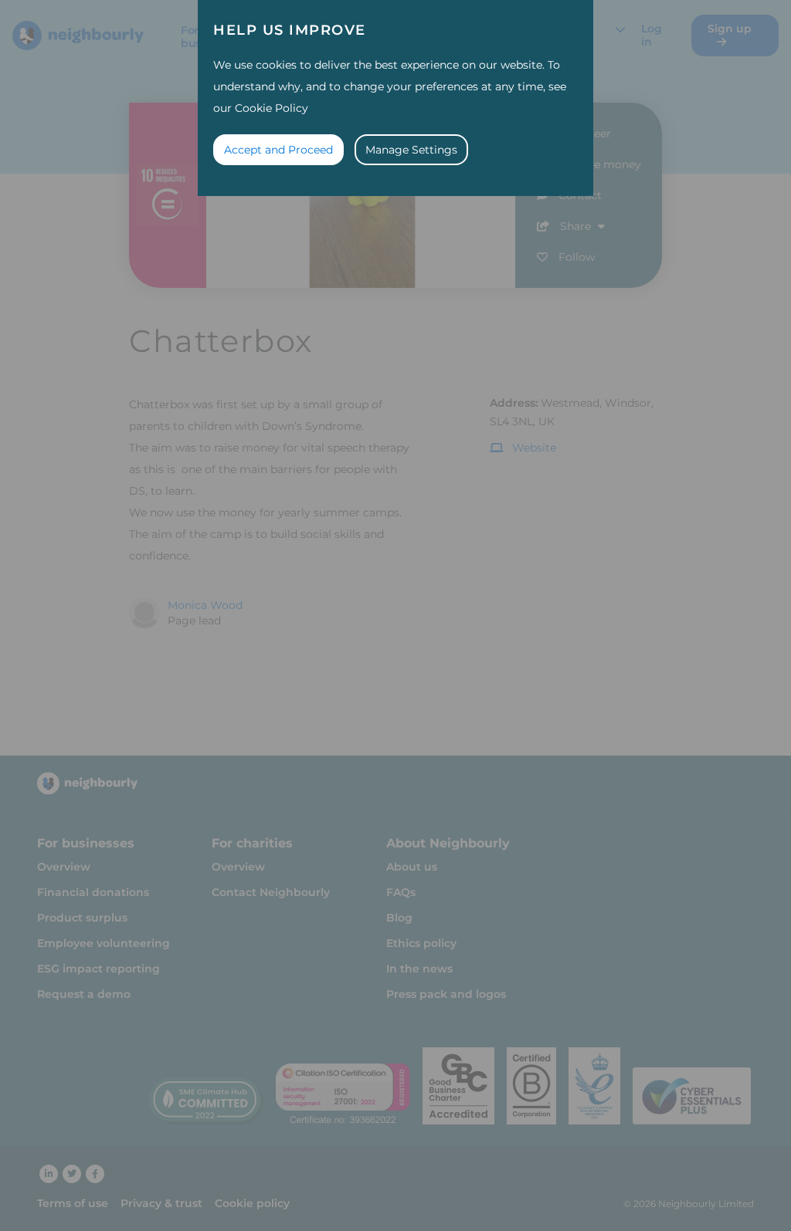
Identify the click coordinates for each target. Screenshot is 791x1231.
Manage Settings (411, 150)
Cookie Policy (271, 108)
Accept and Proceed (278, 150)
